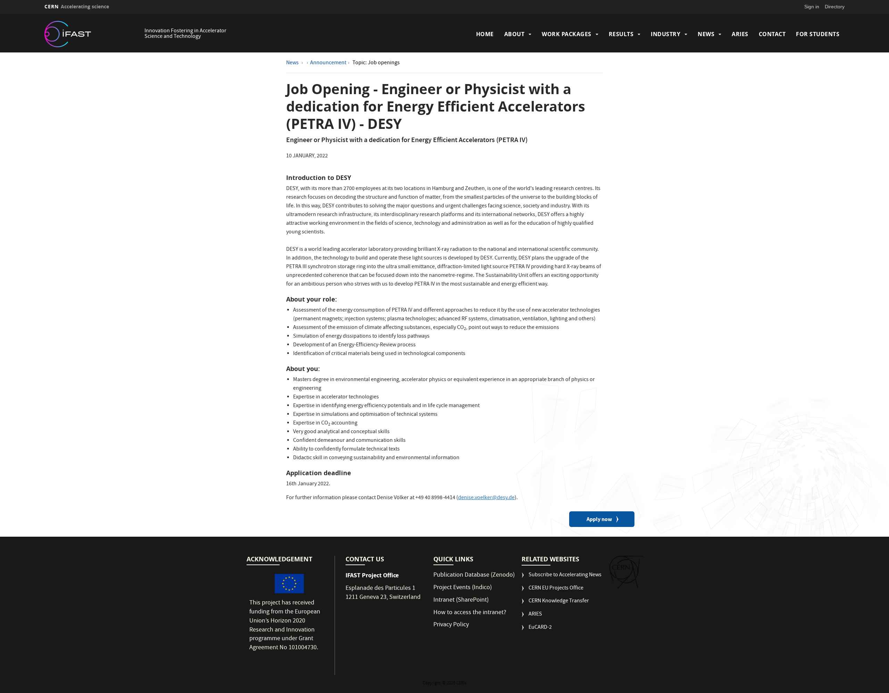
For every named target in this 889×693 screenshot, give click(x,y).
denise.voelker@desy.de (486, 498)
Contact (772, 34)
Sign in (811, 6)
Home (485, 34)
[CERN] (625, 572)
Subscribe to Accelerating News (565, 575)
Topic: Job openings (376, 63)
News (706, 34)
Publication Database (461, 575)
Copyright (432, 683)
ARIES (740, 34)
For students (817, 34)
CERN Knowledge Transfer (559, 601)
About (514, 34)
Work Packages (566, 34)
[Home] (92, 34)
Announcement (328, 63)
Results (621, 34)
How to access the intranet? (470, 613)
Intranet (444, 600)
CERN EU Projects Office (556, 589)
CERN (76, 6)
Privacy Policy (451, 625)
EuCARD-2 (540, 628)
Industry (665, 34)
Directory (835, 6)
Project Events (452, 588)
